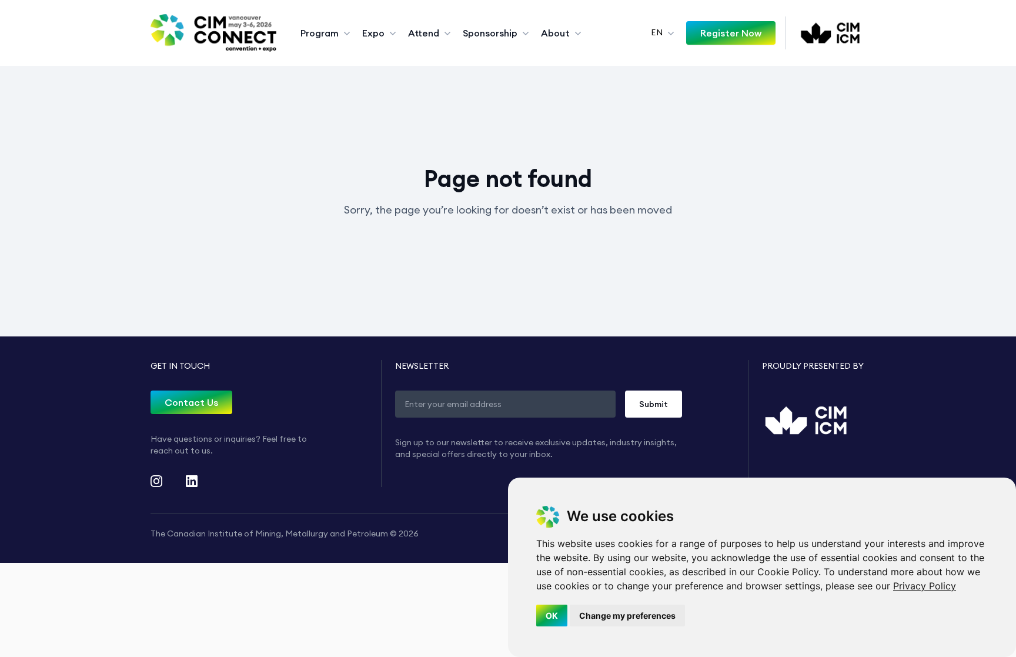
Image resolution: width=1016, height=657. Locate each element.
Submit (653, 404)
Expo (373, 33)
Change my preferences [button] (627, 616)
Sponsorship (490, 33)
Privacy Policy (924, 586)
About (555, 33)
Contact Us (191, 402)
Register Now (730, 33)
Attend (423, 33)
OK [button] (552, 616)
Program (319, 33)
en (657, 32)
